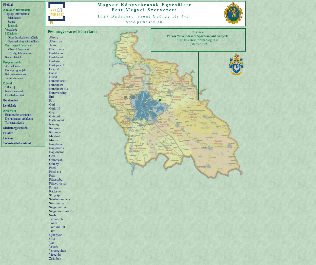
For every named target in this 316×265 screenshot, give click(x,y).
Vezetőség (11, 29)
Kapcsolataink (13, 57)
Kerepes (54, 128)
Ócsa (52, 156)
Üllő (52, 239)
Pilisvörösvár (58, 183)
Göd (52, 104)
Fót (51, 100)
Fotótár (8, 133)
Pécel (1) (55, 171)
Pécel (52, 168)
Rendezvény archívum (18, 114)
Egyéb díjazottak (14, 95)
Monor (53, 140)
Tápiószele (56, 219)
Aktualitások (12, 66)
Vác (51, 243)
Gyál (52, 112)
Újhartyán (55, 235)
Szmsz (11, 21)
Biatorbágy (56, 49)
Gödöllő (54, 108)
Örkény (54, 164)
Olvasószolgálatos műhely (23, 37)
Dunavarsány (58, 93)
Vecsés (53, 246)
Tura (52, 231)
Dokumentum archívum (19, 118)
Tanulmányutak (14, 78)
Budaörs (54, 61)
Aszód (53, 45)
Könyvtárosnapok (15, 74)
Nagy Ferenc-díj (14, 91)
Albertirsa (55, 41)
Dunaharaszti (58, 81)
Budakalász (57, 53)
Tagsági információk (17, 14)
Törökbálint (57, 227)
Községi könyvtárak (19, 53)
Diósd (53, 77)
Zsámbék (55, 258)
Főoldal (8, 4)
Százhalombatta (59, 199)
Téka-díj (10, 87)
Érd (51, 96)
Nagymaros (56, 152)
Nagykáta (55, 144)
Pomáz (53, 187)
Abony (53, 37)
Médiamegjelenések (15, 128)
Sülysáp (54, 195)
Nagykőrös (56, 148)
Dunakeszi (56, 85)
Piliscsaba (55, 179)
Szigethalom (57, 207)
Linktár (8, 138)
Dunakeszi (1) (58, 89)
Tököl (53, 223)
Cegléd (54, 69)
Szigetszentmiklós (61, 211)
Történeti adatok (14, 122)
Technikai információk (17, 143)
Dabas (53, 73)
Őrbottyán (56, 160)
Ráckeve (55, 191)
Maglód (54, 136)
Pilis (52, 175)
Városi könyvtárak (18, 49)
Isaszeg (54, 124)
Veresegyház (57, 250)
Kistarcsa (55, 132)
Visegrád (55, 254)
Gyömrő (54, 116)
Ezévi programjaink (16, 70)
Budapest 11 (57, 65)
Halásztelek (57, 120)
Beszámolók (10, 100)
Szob (52, 215)
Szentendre (56, 203)
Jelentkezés (14, 17)
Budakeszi (56, 57)
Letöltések (9, 105)
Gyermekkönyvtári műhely (23, 41)
